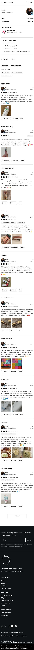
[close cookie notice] (31, 647)
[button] (5, 73)
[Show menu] (31, 2)
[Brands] (7, 2)
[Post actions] (32, 88)
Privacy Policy (20, 546)
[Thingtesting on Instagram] (2, 626)
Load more (17, 516)
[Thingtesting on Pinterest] (16, 626)
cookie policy (25, 648)
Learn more (6, 51)
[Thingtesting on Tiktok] (9, 626)
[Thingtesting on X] (5, 626)
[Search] (27, 2)
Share (21, 118)
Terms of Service (22, 544)
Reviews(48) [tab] (4, 59)
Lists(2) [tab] (13, 59)
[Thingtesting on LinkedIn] (12, 626)
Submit (29, 540)
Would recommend (13, 92)
